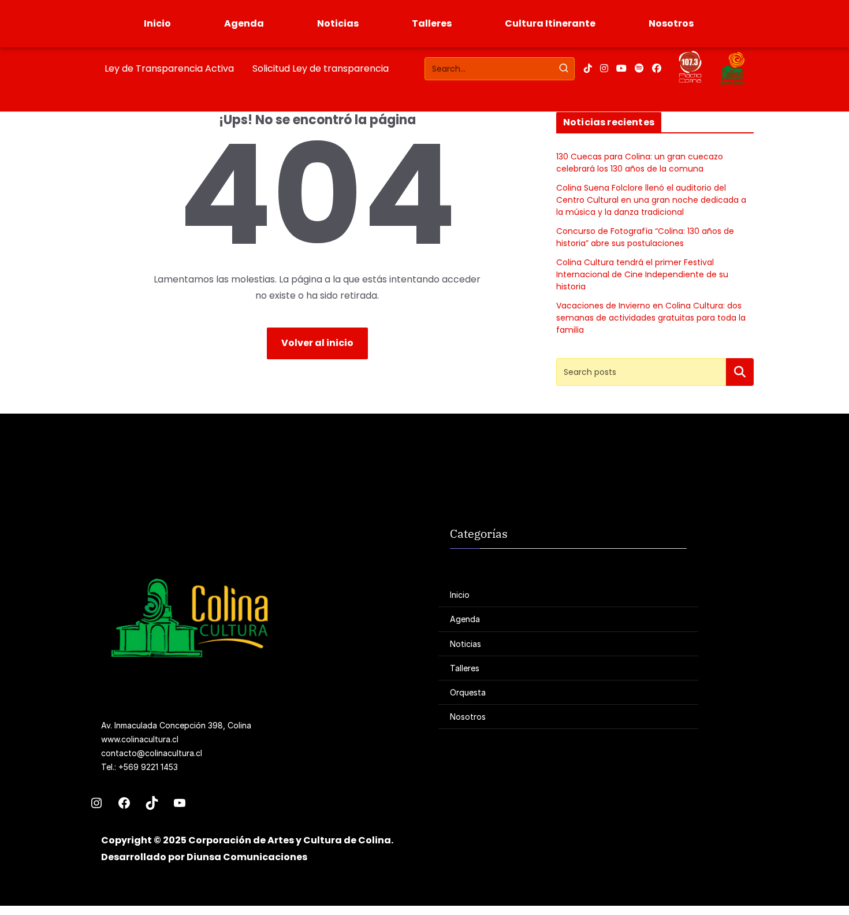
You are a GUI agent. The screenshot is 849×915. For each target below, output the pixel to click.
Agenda (244, 23)
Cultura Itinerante (550, 23)
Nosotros (671, 23)
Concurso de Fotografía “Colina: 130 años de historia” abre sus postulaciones (645, 237)
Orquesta (468, 692)
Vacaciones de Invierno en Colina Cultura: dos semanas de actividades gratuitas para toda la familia (651, 318)
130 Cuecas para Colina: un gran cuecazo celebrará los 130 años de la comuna (639, 162)
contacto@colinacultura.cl (151, 753)
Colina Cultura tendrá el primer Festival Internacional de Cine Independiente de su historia (642, 274)
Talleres (432, 23)
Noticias (338, 23)
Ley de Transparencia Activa (169, 68)
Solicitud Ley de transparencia (320, 68)
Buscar (740, 371)
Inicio (157, 23)
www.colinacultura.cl (139, 739)
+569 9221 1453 (148, 767)
